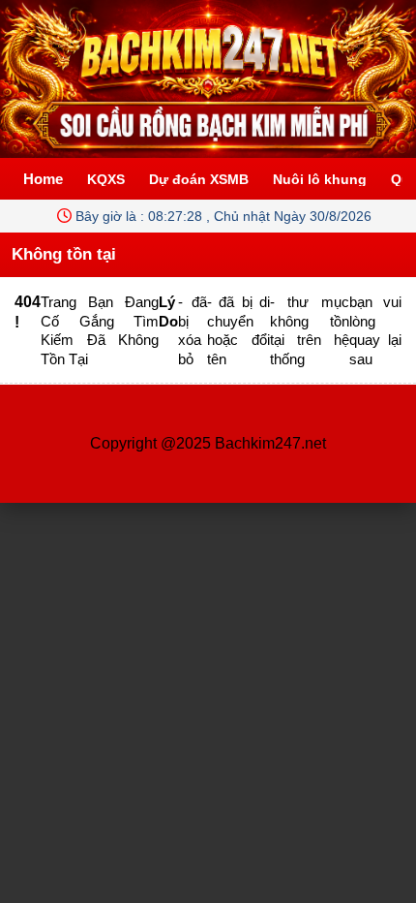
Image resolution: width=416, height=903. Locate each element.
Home (43, 179)
